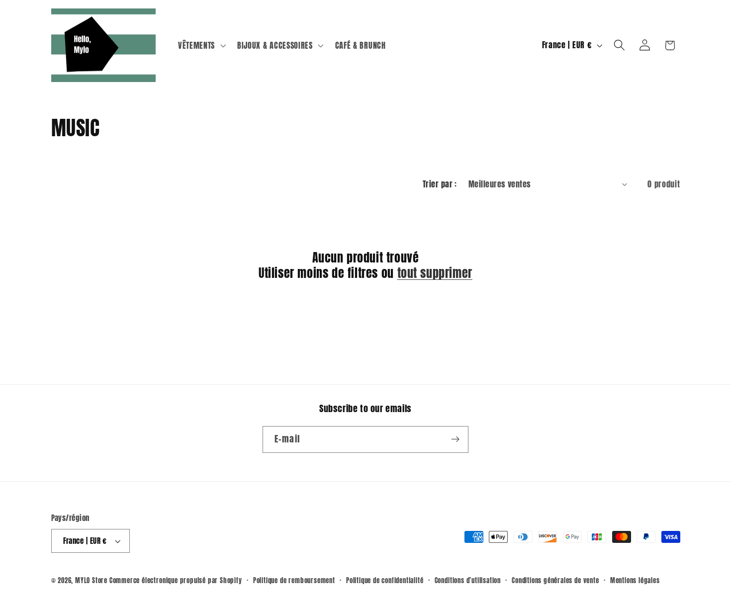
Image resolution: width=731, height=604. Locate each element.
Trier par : (440, 184)
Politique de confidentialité (385, 580)
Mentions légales (635, 580)
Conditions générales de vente (555, 580)
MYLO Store (91, 580)
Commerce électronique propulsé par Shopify (175, 580)
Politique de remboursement (294, 580)
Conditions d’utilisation (468, 580)
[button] (200, 45)
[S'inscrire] (455, 439)
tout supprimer (434, 273)
